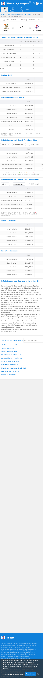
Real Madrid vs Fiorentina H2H (11, 371)
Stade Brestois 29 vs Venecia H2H (11, 354)
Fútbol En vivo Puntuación (9, 14)
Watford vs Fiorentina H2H (9, 374)
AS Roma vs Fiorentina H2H (10, 361)
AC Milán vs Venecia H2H (9, 345)
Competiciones (18, 145)
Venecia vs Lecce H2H (8, 348)
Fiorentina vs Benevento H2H (10, 364)
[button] (29, 9)
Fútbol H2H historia (25, 14)
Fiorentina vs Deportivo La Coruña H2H (13, 368)
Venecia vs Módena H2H (9, 351)
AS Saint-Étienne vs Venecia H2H (11, 358)
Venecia (6, 31)
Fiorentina (37, 31)
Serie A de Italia (11, 20)
